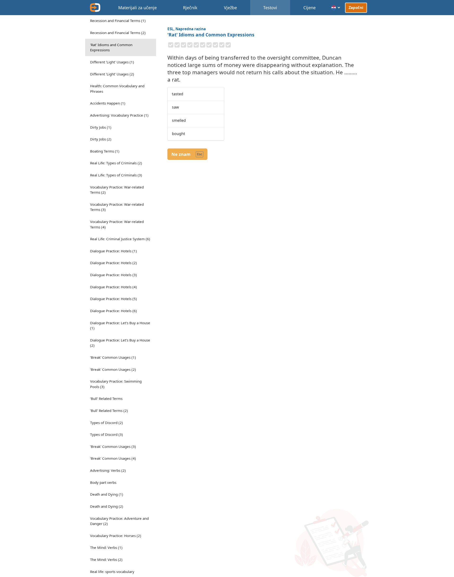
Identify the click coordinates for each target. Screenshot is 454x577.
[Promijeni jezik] (336, 7)
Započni (355, 7)
